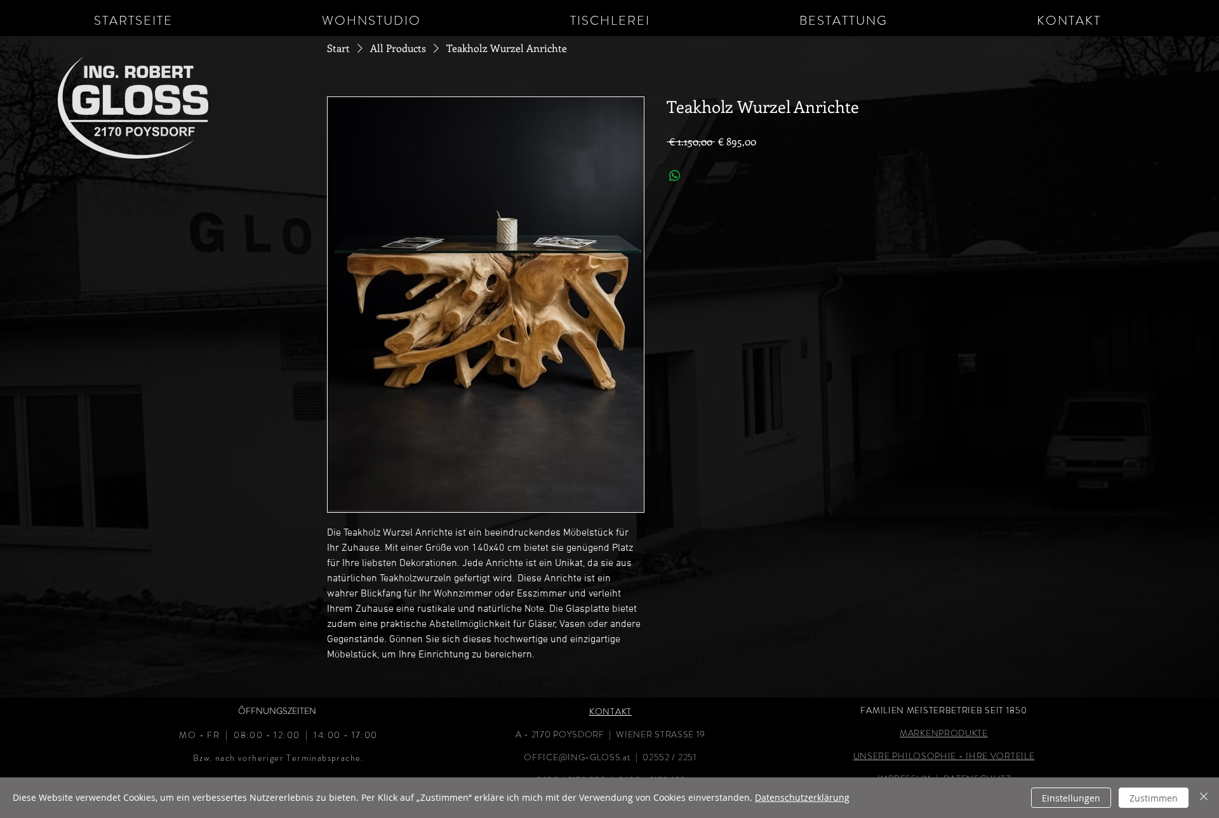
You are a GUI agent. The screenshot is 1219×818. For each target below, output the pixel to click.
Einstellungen (1071, 798)
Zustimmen (1153, 798)
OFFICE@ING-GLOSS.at (577, 757)
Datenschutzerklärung (802, 797)
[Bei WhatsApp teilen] (675, 175)
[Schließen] (1203, 798)
